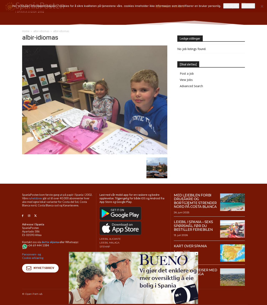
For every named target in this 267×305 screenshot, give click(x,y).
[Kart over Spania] (232, 253)
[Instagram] (29, 216)
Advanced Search (191, 86)
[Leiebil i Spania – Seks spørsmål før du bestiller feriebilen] (232, 229)
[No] (262, 6)
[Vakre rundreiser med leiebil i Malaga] (232, 277)
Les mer (248, 6)
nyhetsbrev (35, 198)
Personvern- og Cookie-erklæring (32, 256)
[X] (35, 216)
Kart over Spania (190, 246)
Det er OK (231, 6)
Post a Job (187, 73)
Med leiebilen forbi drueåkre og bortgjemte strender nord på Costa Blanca (195, 201)
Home (25, 31)
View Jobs (186, 80)
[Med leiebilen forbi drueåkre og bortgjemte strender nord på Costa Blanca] (232, 202)
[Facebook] (22, 216)
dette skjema (50, 242)
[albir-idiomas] (94, 153)
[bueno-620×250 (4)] (133, 303)
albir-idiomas (41, 31)
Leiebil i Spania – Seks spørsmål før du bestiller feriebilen (193, 226)
